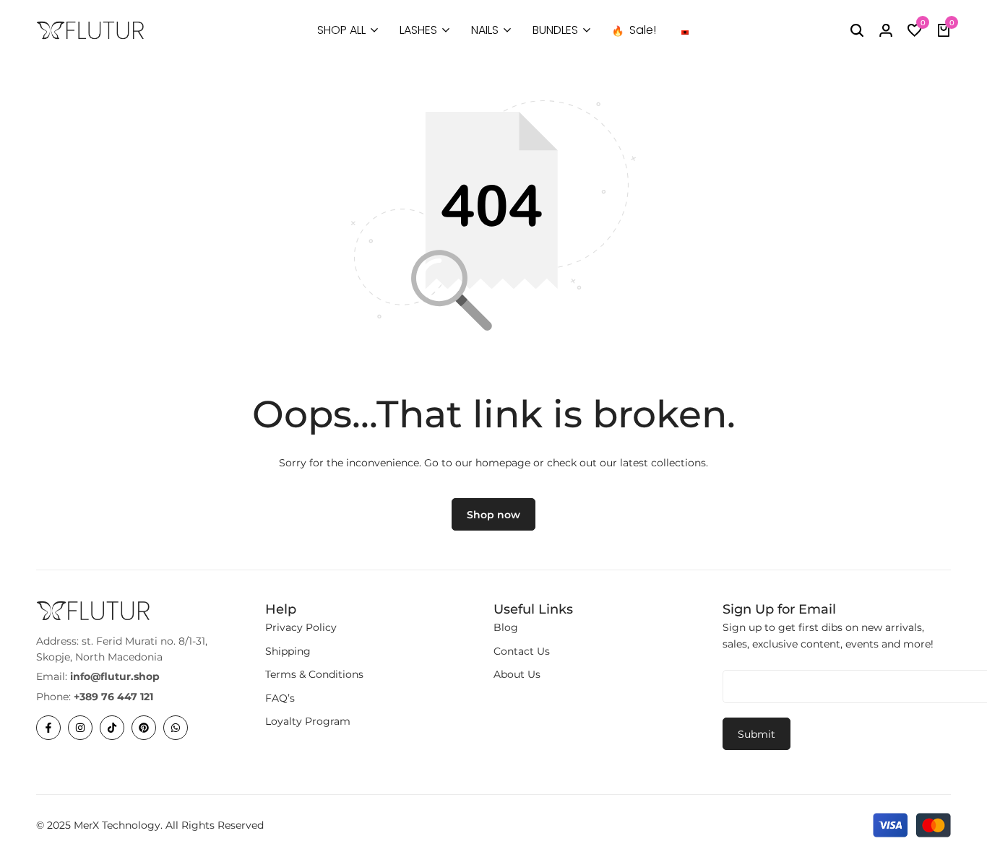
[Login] (885, 30)
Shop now (493, 514)
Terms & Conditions (314, 674)
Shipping (288, 651)
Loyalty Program (307, 721)
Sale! (642, 30)
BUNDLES (555, 30)
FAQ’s (280, 698)
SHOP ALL (341, 30)
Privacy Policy (301, 627)
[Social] (48, 727)
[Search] (856, 30)
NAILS (485, 30)
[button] (914, 30)
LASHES (418, 30)
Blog (506, 627)
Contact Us (522, 651)
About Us (517, 674)
